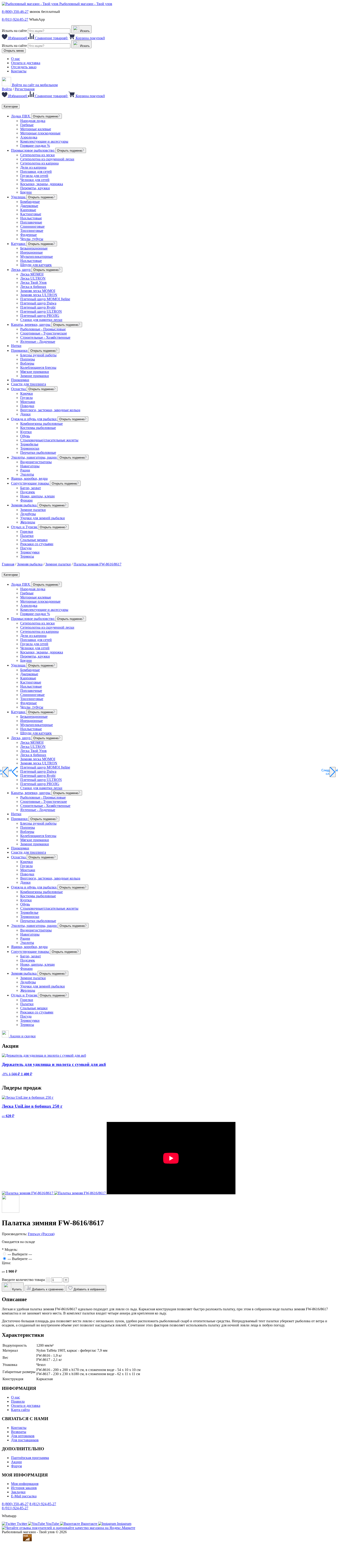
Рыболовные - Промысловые (43, 329)
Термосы (27, 556)
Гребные (27, 125)
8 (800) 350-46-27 (15, 12)
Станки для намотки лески (41, 320)
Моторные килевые (35, 129)
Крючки (26, 393)
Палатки (27, 536)
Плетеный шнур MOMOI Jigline (45, 299)
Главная (8, 564)
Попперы (27, 359)
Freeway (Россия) (41, 1234)
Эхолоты (27, 474)
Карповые (28, 210)
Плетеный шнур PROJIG (39, 316)
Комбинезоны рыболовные (41, 424)
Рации (25, 470)
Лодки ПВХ (21, 116)
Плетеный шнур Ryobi (37, 307)
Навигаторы (30, 466)
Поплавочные (31, 222)
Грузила (26, 398)
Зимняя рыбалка (24, 505)
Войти (7, 89)
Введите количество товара (23, 1280)
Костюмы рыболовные (38, 428)
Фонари (26, 500)
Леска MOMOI (31, 274)
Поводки (27, 406)
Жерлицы (27, 522)
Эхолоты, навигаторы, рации (34, 457)
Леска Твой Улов (33, 282)
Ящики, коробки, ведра (29, 478)
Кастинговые (30, 214)
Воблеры (27, 363)
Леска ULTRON (33, 278)
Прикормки (20, 380)
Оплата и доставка (25, 63)
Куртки (26, 432)
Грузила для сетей (34, 176)
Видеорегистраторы (36, 462)
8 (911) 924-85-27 (15, 19)
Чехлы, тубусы (31, 239)
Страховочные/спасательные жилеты (49, 440)
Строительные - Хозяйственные (45, 337)
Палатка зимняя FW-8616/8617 (97, 564)
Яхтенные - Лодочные (37, 341)
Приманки (20, 350)
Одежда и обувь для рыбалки (34, 419)
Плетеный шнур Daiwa (38, 303)
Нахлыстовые (31, 218)
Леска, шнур (21, 270)
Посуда (26, 548)
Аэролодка (28, 137)
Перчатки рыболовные (38, 452)
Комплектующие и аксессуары (44, 141)
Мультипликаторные (36, 256)
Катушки (18, 244)
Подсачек (27, 492)
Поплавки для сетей (36, 171)
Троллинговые (31, 231)
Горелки (26, 532)
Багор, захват (30, 488)
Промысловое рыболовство (33, 150)
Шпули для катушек (36, 265)
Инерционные (31, 252)
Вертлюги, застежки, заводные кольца (50, 410)
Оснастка (19, 389)
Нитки (16, 346)
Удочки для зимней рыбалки (42, 518)
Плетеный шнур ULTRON (41, 311)
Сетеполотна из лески (37, 155)
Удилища (18, 197)
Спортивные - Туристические (43, 333)
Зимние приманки (34, 376)
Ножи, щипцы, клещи (37, 496)
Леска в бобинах (33, 287)
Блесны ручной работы (38, 355)
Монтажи (27, 402)
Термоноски (29, 448)
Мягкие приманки (34, 372)
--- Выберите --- (20, 1254)
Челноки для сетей (34, 180)
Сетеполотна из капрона (39, 163)
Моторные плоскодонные (40, 133)
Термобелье (29, 444)
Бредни (26, 192)
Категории (11, 106)
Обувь (25, 436)
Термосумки (30, 552)
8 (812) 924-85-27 (42, 1504)
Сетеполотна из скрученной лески (47, 159)
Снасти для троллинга (28, 384)
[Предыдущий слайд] (5, 772)
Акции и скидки (22, 1036)
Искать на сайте (14, 31)
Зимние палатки (33, 510)
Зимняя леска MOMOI (37, 291)
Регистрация (24, 89)
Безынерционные (34, 248)
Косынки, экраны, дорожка (41, 184)
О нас (15, 59)
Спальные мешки (34, 540)
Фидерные (28, 235)
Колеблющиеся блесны (38, 367)
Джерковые (29, 206)
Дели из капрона (33, 167)
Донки (25, 414)
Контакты (18, 71)
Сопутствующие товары (30, 483)
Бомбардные (30, 202)
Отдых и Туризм (24, 527)
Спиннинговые (32, 226)
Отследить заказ (23, 67)
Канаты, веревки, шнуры (31, 324)
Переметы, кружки (35, 188)
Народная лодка (32, 121)
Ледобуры (28, 514)
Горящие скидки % (35, 146)
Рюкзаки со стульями (36, 544)
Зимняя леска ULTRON (38, 295)
